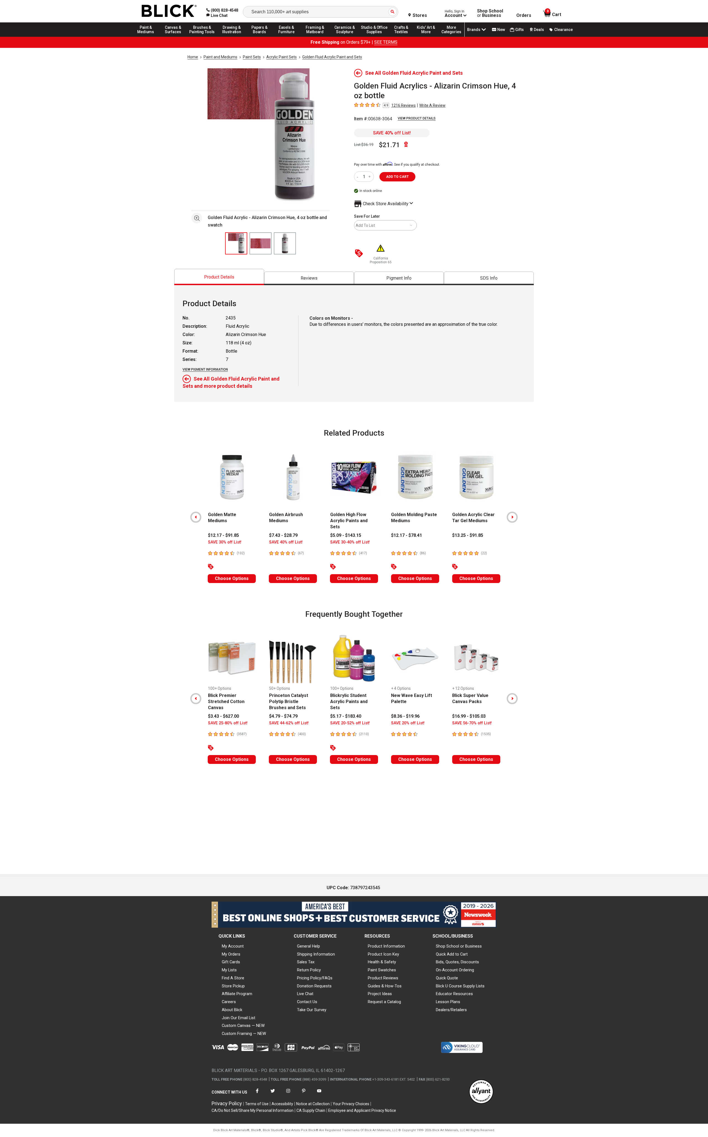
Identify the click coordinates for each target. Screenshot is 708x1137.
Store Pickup (233, 986)
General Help (308, 946)
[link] (217, 15)
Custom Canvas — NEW (243, 1025)
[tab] (219, 277)
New (501, 29)
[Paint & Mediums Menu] (148, 36)
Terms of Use (257, 1104)
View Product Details (417, 118)
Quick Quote (447, 977)
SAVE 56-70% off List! (472, 723)
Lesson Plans (448, 1001)
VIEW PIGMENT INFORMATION (205, 369)
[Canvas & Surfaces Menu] (173, 36)
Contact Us (307, 1001)
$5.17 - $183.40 (345, 716)
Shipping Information (316, 954)
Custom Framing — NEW (244, 1033)
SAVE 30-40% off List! (350, 542)
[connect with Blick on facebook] (257, 1094)
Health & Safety (382, 961)
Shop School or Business (459, 946)
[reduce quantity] (358, 176)
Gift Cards (231, 961)
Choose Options (232, 578)
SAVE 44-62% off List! (289, 723)
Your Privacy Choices (351, 1104)
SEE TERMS (385, 42)
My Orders (231, 954)
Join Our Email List (238, 1017)
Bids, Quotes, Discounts (457, 961)
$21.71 (389, 145)
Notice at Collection (313, 1104)
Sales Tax (305, 961)
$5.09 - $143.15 (345, 535)
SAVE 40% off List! (392, 133)
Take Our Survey (311, 1009)
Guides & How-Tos (385, 986)
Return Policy (309, 969)
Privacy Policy (227, 1103)
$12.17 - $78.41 (406, 535)
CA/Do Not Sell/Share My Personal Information (252, 1110)
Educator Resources (454, 993)
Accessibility (282, 1104)
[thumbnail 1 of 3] (236, 243)
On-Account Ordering (455, 969)
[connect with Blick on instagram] (288, 1094)
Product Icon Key (383, 954)
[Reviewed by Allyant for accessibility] (481, 1092)
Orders (523, 15)
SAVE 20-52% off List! (350, 723)
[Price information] (360, 253)
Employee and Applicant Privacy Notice (362, 1110)
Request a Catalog (384, 1001)
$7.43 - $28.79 (283, 535)
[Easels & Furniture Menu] (287, 36)
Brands (473, 29)
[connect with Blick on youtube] (319, 1094)
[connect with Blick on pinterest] (303, 1094)
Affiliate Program (237, 993)
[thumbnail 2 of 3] (260, 243)
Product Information (386, 946)
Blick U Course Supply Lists (460, 986)
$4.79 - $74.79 (283, 716)
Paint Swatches (382, 969)
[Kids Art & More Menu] (428, 36)
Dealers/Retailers (451, 1009)
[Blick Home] (169, 11)
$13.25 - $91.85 (467, 535)
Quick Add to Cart (452, 954)
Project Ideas (380, 993)
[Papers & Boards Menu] (261, 36)
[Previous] (195, 517)
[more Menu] (451, 36)
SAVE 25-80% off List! (228, 723)
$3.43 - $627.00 (223, 716)
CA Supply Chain (310, 1110)
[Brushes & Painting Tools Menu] (202, 36)
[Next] (512, 517)
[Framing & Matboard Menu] (315, 36)
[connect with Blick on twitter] (272, 1094)
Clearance (563, 29)
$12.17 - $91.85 (223, 535)
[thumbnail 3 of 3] (285, 243)
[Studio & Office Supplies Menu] (374, 36)
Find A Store (233, 977)
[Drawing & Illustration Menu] (232, 36)
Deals (539, 29)
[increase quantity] (370, 176)
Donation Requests (314, 986)
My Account (233, 946)
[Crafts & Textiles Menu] (404, 36)
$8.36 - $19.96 (405, 716)
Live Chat (305, 993)
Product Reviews (383, 977)
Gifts (519, 29)
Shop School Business (490, 13)
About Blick (232, 1009)
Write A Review (432, 105)
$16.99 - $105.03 (469, 716)
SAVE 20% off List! (408, 723)
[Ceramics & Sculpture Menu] (345, 36)
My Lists (229, 969)
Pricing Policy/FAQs (314, 977)
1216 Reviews (403, 105)
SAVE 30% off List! (224, 542)
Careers (229, 1001)
